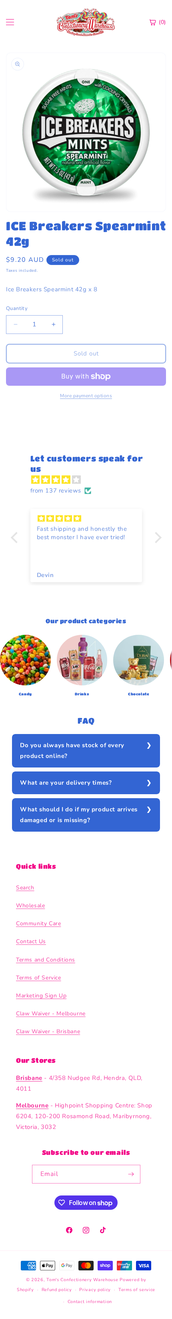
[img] (90, 479)
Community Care (38, 923)
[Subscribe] (131, 1174)
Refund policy (57, 1290)
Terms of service (136, 1290)
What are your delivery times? (66, 783)
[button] (16, 537)
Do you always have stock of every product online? (72, 750)
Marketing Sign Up (41, 995)
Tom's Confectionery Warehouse (82, 1280)
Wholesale (30, 905)
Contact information (90, 1302)
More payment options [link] (86, 396)
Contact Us (31, 941)
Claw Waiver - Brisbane (48, 1031)
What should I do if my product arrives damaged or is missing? (79, 814)
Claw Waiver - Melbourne (51, 1013)
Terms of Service (38, 977)
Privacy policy (95, 1290)
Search (25, 887)
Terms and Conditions (45, 960)
